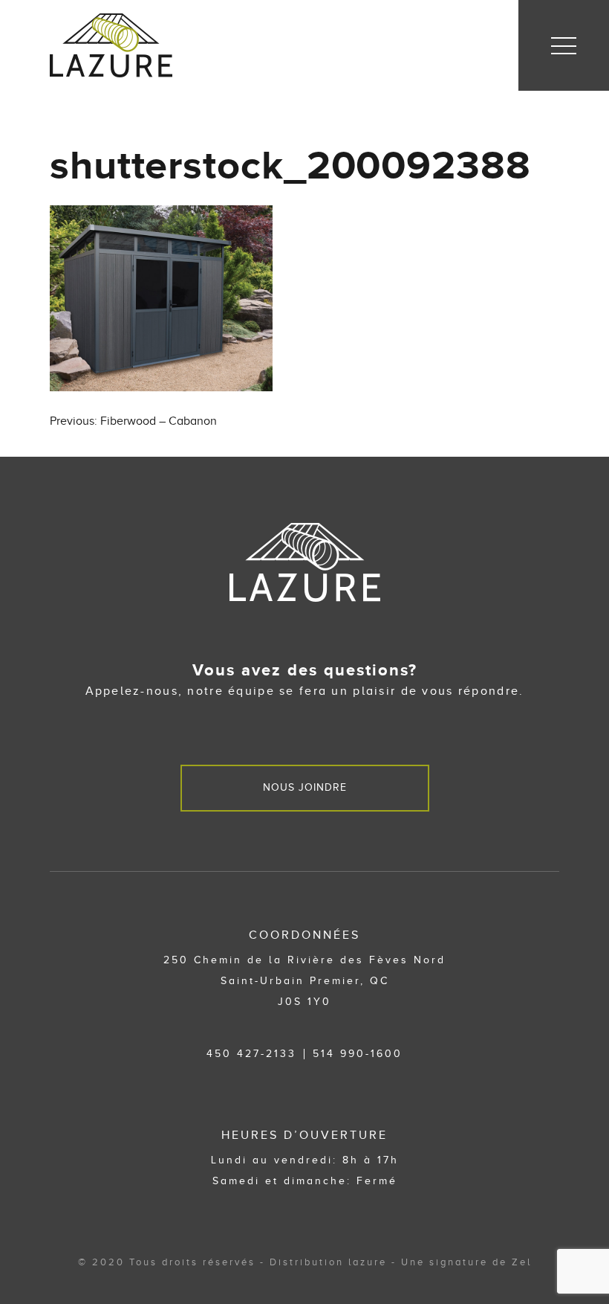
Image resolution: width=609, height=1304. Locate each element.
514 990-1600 (358, 1053)
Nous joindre (305, 787)
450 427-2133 (251, 1053)
